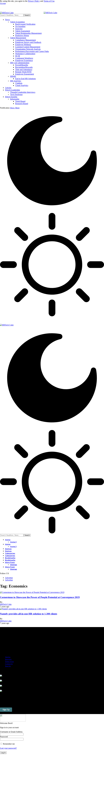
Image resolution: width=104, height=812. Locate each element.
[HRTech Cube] (28, 13)
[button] (3, 3)
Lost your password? (8, 748)
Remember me (9, 744)
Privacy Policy (34, 1)
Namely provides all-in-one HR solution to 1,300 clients (28, 613)
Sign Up (6, 709)
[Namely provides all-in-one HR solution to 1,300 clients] (23, 609)
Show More (15, 108)
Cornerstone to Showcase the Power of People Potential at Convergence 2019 (40, 597)
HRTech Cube (6, 604)
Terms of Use (49, 1)
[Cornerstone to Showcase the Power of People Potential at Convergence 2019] (32, 592)
